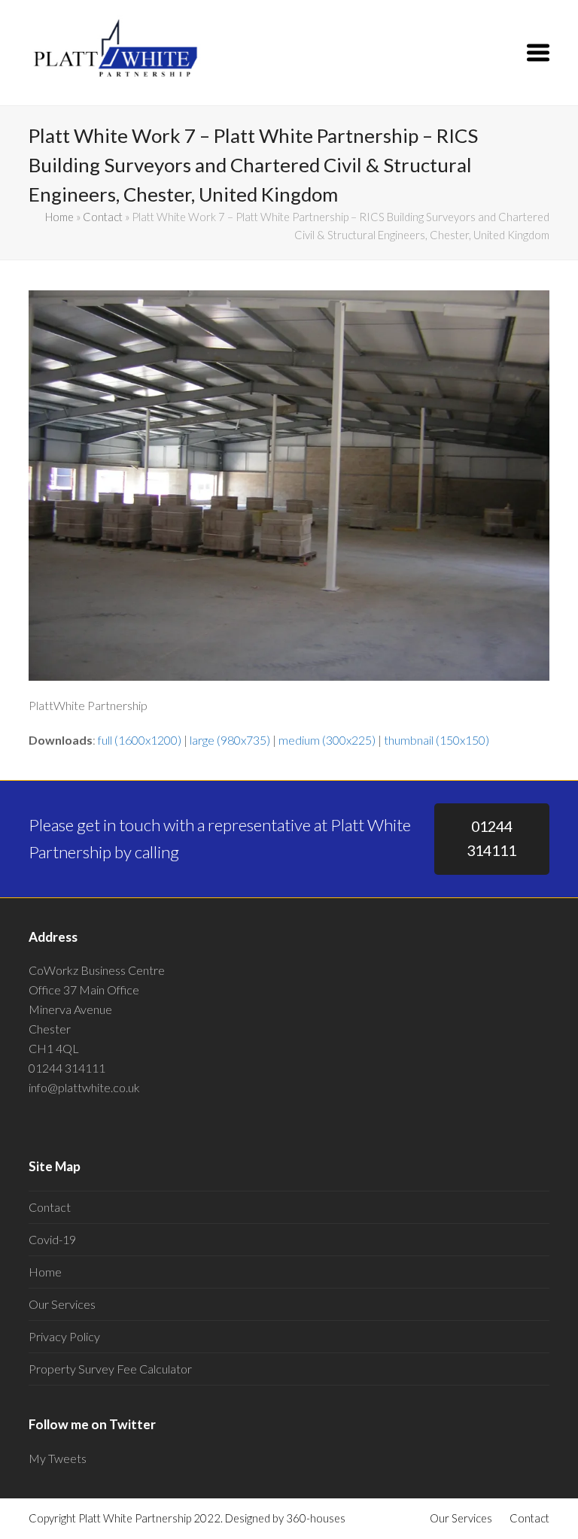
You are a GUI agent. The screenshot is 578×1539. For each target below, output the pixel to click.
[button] (538, 52)
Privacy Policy (64, 1336)
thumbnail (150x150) (436, 740)
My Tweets (58, 1458)
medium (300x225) (327, 740)
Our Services (62, 1304)
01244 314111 (491, 839)
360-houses (315, 1518)
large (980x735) (230, 740)
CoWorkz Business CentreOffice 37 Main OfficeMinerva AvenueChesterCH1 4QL (97, 1009)
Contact (103, 216)
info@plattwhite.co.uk (84, 1087)
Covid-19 (52, 1239)
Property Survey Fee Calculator (110, 1368)
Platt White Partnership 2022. (150, 1518)
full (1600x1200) (139, 740)
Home (59, 216)
